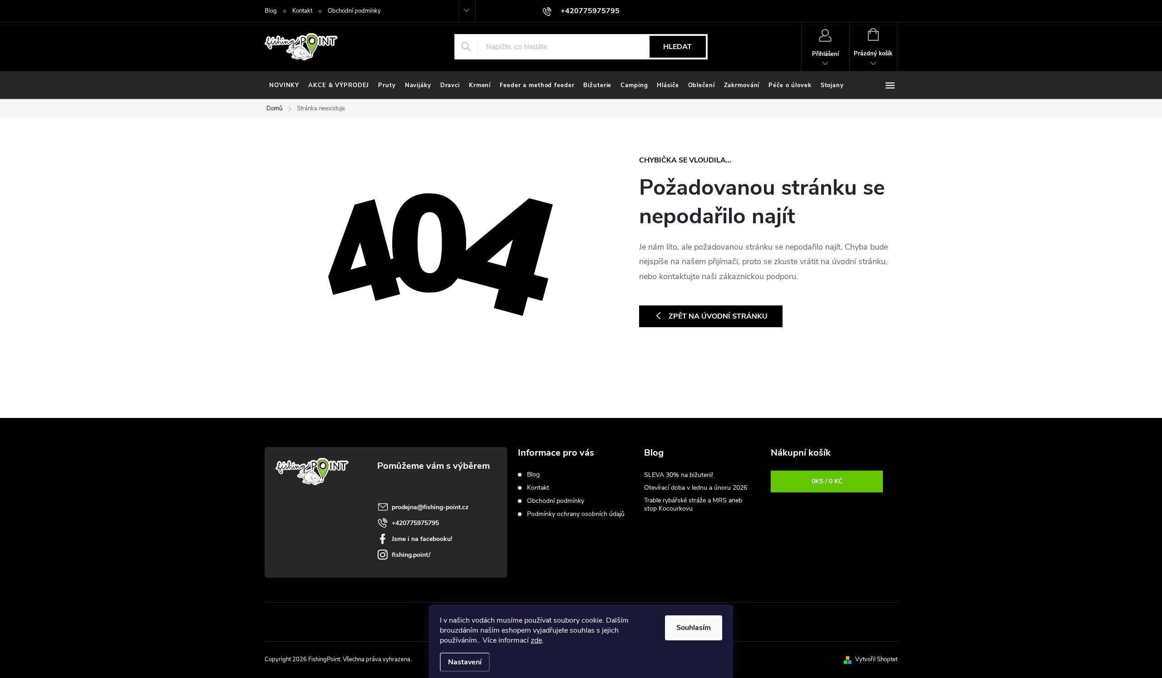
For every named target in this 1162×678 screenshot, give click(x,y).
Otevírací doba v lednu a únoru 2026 (695, 487)
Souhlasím (693, 628)
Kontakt (302, 11)
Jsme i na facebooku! (422, 539)
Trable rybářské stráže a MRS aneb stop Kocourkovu (693, 504)
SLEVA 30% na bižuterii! (678, 475)
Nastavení (465, 662)
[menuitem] (284, 85)
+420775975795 (415, 523)
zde (536, 640)
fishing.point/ (411, 554)
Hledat (677, 47)
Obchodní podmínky (354, 11)
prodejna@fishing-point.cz (430, 507)
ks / (827, 481)
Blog (271, 11)
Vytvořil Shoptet (876, 659)
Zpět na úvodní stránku (718, 316)
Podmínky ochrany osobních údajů (576, 514)
